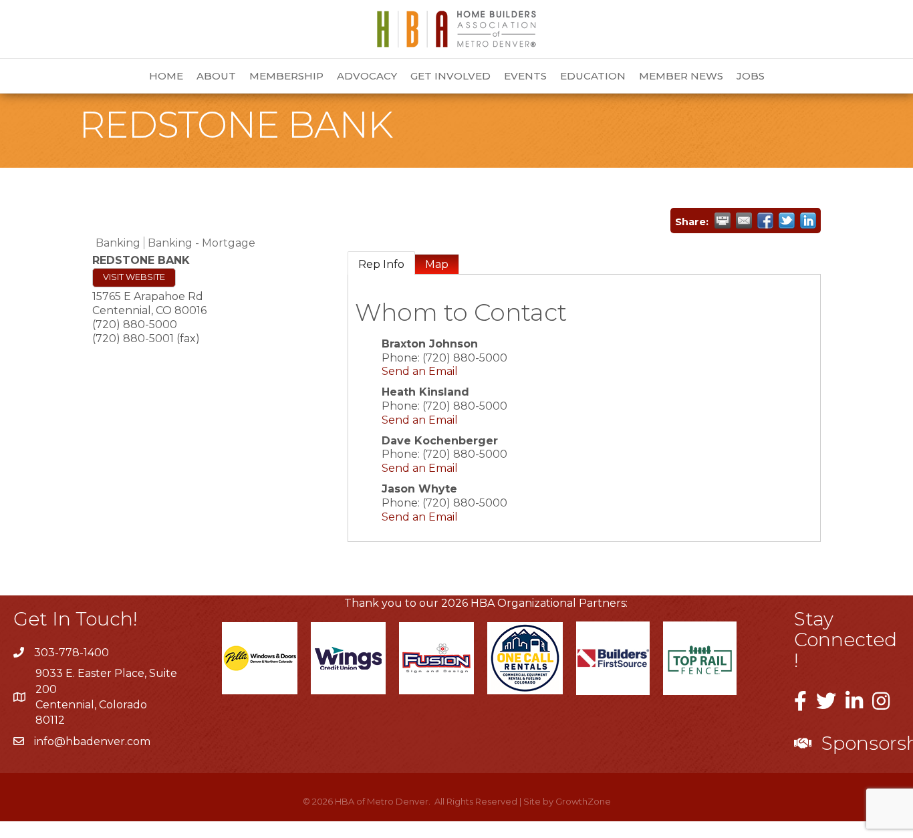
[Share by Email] (744, 221)
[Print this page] (722, 221)
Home (166, 75)
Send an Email (420, 371)
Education (593, 75)
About (216, 75)
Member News (681, 75)
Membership (286, 75)
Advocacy (367, 75)
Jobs (751, 75)
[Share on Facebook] (765, 221)
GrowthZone (583, 801)
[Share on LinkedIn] (808, 221)
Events (525, 75)
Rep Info (381, 264)
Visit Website (134, 277)
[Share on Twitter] (787, 221)
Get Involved (450, 75)
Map (436, 264)
